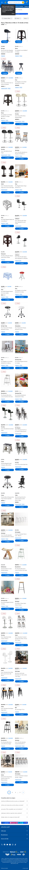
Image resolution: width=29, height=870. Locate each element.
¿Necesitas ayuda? (5, 827)
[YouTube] (7, 844)
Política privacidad (4, 868)
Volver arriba (25, 868)
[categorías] (23, 2)
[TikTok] (15, 844)
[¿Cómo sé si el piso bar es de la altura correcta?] (27, 805)
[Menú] (2, 2)
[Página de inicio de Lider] (5, 2)
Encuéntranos (4, 835)
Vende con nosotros (18, 6)
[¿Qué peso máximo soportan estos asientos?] (27, 813)
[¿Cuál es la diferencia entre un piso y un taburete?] (27, 801)
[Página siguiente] (23, 792)
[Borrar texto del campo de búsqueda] (21, 2)
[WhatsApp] (12, 844)
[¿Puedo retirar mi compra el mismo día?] (27, 817)
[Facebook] (4, 844)
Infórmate (3, 831)
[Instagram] (10, 844)
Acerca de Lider (4, 838)
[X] (2, 844)
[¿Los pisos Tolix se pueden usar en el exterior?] (27, 809)
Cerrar (13, 13)
